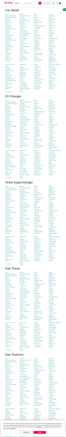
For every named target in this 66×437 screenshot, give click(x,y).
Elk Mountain (9, 35)
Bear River (52, 19)
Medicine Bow (38, 59)
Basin (36, 19)
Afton (7, 14)
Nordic (36, 64)
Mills (21, 61)
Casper (22, 25)
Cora (50, 29)
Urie (6, 85)
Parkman (8, 67)
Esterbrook (37, 35)
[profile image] (58, 3)
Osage (36, 66)
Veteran (36, 85)
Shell (50, 75)
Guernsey (8, 45)
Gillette (22, 42)
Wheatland (37, 87)
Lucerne (22, 56)
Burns (36, 24)
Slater (50, 77)
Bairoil (7, 19)
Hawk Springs (9, 46)
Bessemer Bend (24, 21)
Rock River (37, 74)
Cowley (7, 30)
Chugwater (37, 27)
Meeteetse (52, 59)
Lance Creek (38, 53)
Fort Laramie (38, 38)
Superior (51, 80)
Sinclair (36, 77)
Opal (6, 66)
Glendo (36, 42)
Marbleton (52, 58)
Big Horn (37, 21)
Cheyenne (8, 27)
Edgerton (51, 33)
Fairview (36, 37)
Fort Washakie (53, 38)
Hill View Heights (25, 46)
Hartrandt (37, 45)
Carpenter (8, 25)
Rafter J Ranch (9, 71)
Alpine (51, 14)
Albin (35, 14)
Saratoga (37, 75)
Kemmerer (23, 51)
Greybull (36, 43)
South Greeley (38, 79)
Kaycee (51, 50)
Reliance (36, 72)
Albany (22, 14)
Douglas (51, 32)
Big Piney (51, 21)
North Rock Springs (55, 64)
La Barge (51, 51)
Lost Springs (52, 54)
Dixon (36, 32)
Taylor (7, 82)
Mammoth (8, 58)
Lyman (51, 56)
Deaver (7, 32)
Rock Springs (53, 74)
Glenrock (51, 42)
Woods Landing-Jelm (25, 89)
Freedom (51, 40)
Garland (7, 42)
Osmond (51, 66)
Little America (38, 54)
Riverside (51, 72)
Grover (51, 43)
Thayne (51, 82)
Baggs (51, 17)
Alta (35, 16)
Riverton (7, 74)
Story (21, 80)
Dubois (7, 33)
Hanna (22, 45)
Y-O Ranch (8, 92)
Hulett (22, 48)
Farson (51, 37)
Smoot (22, 79)
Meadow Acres (24, 59)
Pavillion (22, 67)
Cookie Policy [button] (39, 427)
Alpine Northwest (25, 16)
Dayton (51, 30)
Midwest (7, 61)
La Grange (8, 53)
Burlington (23, 24)
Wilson (7, 88)
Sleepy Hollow (9, 79)
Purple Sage (52, 69)
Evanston (8, 37)
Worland (37, 88)
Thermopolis (9, 84)
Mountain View (10, 64)
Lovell (7, 56)
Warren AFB (23, 87)
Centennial (52, 25)
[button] (57, 3)
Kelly (6, 51)
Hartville (51, 45)
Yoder (21, 92)
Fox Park (22, 40)
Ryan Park (23, 75)
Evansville (23, 37)
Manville (36, 58)
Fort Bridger (23, 38)
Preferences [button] (13, 428)
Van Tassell (23, 85)
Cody (21, 29)
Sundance (37, 80)
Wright (51, 88)
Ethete (51, 35)
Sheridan (8, 77)
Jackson (51, 48)
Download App (47, 3)
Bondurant (8, 22)
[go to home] (9, 2)
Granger (7, 43)
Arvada (22, 17)
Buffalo (7, 24)
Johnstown (37, 50)
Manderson (23, 58)
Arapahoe (52, 16)
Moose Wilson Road (53, 62)
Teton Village (38, 82)
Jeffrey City (23, 50)
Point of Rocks (24, 69)
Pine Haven (52, 67)
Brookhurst (52, 22)
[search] (40, 3)
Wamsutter (8, 87)
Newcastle (23, 64)
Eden (35, 33)
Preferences (26, 432)
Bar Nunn (23, 19)
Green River (23, 43)
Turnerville (37, 84)
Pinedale (8, 69)
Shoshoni (22, 77)
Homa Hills (52, 46)
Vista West (52, 85)
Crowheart (23, 30)
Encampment (24, 35)
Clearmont (52, 27)
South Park (52, 79)
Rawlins (7, 72)
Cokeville (37, 29)
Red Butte (23, 72)
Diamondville (24, 32)
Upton (51, 84)
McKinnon (8, 59)
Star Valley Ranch (10, 80)
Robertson (23, 74)
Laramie (7, 54)
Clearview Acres (10, 29)
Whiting (51, 87)
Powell (36, 69)
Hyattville (37, 48)
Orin (21, 66)
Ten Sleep (23, 82)
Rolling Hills (8, 75)
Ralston (22, 71)
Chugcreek (23, 27)
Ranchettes (52, 71)
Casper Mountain (39, 25)
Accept (39, 432)
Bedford (7, 21)
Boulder (22, 22)
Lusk (35, 56)
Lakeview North (24, 53)
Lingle (21, 54)
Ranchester (37, 71)
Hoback (36, 46)
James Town (9, 50)
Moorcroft (37, 61)
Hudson (7, 48)
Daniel (36, 30)
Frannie (36, 40)
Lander (51, 53)
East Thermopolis (25, 33)
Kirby (35, 51)
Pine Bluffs (37, 67)
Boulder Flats (38, 22)
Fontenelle (8, 38)
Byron (50, 24)
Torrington (23, 84)
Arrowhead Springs (11, 17)
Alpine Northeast (10, 16)
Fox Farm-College (10, 40)
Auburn (36, 17)
